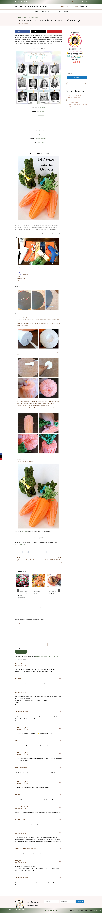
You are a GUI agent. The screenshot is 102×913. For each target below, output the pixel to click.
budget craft (33, 552)
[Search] (85, 83)
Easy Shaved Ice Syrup (74, 95)
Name (17, 644)
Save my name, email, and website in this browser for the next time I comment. (35, 648)
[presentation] (22, 580)
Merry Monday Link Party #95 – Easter (26, 559)
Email (33, 644)
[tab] (40, 607)
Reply (60, 664)
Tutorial (37, 17)
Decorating (24, 17)
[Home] (15, 14)
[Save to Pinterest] (1, 459)
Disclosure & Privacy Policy (17, 911)
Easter (44, 552)
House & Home (31, 17)
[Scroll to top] (99, 908)
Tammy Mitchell (20, 767)
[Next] (59, 590)
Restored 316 (97, 910)
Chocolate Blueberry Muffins (53, 591)
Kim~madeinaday (20, 711)
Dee (16, 740)
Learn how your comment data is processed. (46, 656)
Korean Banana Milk (83, 1)
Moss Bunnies (24, 531)
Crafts (19, 17)
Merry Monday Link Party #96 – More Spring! (51, 560)
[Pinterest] (24, 2)
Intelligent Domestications (40, 138)
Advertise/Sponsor (21, 909)
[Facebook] (16, 2)
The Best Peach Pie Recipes (37, 591)
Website (50, 644)
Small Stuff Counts (40, 134)
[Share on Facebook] (1, 454)
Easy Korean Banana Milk (75, 102)
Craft (68, 6)
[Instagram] (21, 2)
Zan (16, 832)
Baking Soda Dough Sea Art (76, 97)
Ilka (16, 794)
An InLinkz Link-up (20, 544)
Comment (18, 623)
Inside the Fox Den (41, 107)
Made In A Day (40, 122)
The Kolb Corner (41, 111)
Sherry (17, 678)
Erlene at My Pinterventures (26, 728)
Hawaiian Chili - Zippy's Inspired (77, 100)
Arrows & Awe (41, 115)
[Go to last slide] (18, 590)
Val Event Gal (41, 130)
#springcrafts (18, 552)
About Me (11, 909)
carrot (39, 552)
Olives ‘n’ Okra (41, 142)
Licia (16, 691)
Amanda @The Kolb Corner (23, 807)
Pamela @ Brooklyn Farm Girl (24, 848)
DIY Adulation (41, 119)
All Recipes (75, 6)
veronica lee (18, 819)
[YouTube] (27, 2)
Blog (62, 6)
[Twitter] (18, 2)
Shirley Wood (19, 861)
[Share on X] (1, 456)
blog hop (25, 552)
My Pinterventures (40, 126)
